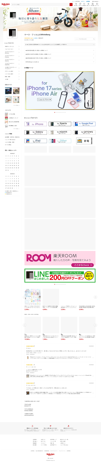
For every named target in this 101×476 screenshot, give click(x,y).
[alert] (59, 44)
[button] (95, 1)
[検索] (71, 4)
